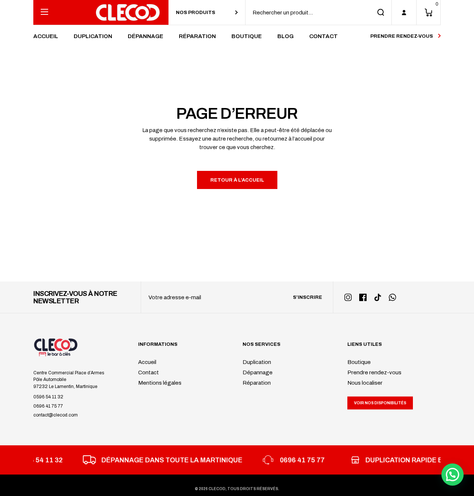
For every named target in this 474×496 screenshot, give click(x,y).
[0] (428, 12)
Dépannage (258, 372)
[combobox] (206, 12)
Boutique (359, 362)
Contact (148, 372)
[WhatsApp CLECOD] (392, 297)
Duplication (257, 362)
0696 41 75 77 (48, 406)
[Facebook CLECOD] (363, 297)
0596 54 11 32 (48, 396)
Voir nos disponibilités (380, 403)
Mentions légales (159, 383)
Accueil (147, 362)
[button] (452, 474)
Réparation (257, 383)
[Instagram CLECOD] (348, 297)
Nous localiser (365, 383)
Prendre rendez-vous (374, 372)
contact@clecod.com (55, 415)
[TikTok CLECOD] (377, 297)
